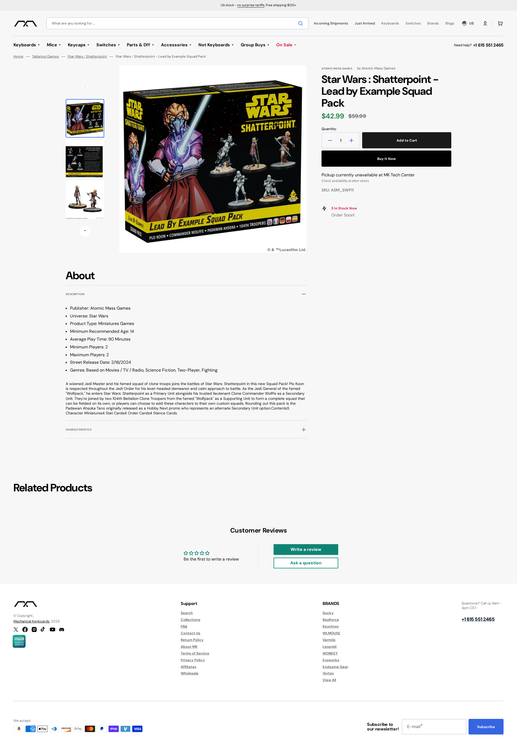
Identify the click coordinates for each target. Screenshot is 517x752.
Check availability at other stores (345, 181)
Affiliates (188, 666)
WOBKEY (330, 653)
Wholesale (189, 673)
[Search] (302, 23)
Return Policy (192, 640)
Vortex (328, 673)
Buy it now (386, 158)
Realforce (331, 619)
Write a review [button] (306, 549)
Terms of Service (195, 653)
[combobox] (177, 23)
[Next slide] (85, 231)
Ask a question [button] (306, 563)
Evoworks (331, 660)
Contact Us (190, 633)
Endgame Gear (335, 666)
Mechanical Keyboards (31, 621)
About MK (189, 646)
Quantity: (329, 129)
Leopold (330, 646)
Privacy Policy (193, 660)
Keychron (331, 626)
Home (18, 56)
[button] (485, 23)
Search (187, 613)
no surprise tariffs (250, 5)
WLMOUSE (331, 633)
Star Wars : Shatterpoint (87, 56)
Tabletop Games (45, 56)
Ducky (328, 613)
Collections (190, 619)
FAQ (184, 626)
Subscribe (486, 727)
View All (329, 680)
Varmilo (329, 640)
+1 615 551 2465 (488, 45)
